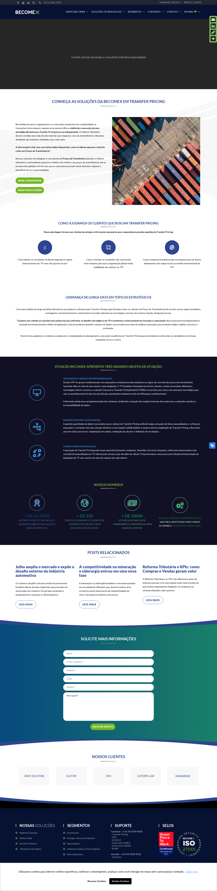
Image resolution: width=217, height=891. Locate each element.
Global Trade (25, 838)
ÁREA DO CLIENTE (192, 2)
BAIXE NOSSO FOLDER (30, 190)
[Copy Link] (213, 32)
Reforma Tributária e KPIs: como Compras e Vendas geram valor (171, 568)
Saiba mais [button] (191, 871)
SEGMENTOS (134, 11)
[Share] (213, 39)
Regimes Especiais (28, 832)
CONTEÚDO (154, 11)
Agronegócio (73, 843)
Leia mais (26, 604)
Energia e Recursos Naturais (81, 838)
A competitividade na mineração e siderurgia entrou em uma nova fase (107, 571)
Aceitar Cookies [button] (120, 881)
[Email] (213, 19)
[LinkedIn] (213, 26)
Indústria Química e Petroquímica (83, 849)
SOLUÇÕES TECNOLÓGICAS (106, 11)
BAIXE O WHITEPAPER (29, 180)
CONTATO (172, 11)
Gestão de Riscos (28, 843)
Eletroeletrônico (75, 854)
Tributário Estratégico (30, 849)
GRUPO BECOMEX (75, 11)
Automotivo (73, 832)
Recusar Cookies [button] (97, 881)
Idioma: (189, 11)
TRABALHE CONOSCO (170, 2)
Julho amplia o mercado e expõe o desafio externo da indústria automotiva (45, 571)
